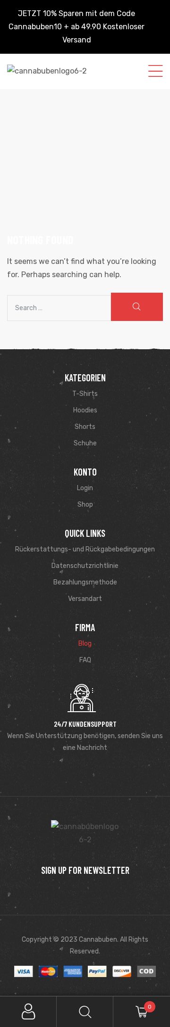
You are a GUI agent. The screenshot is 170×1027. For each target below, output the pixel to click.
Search (85, 1011)
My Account (28, 1011)
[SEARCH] (137, 307)
